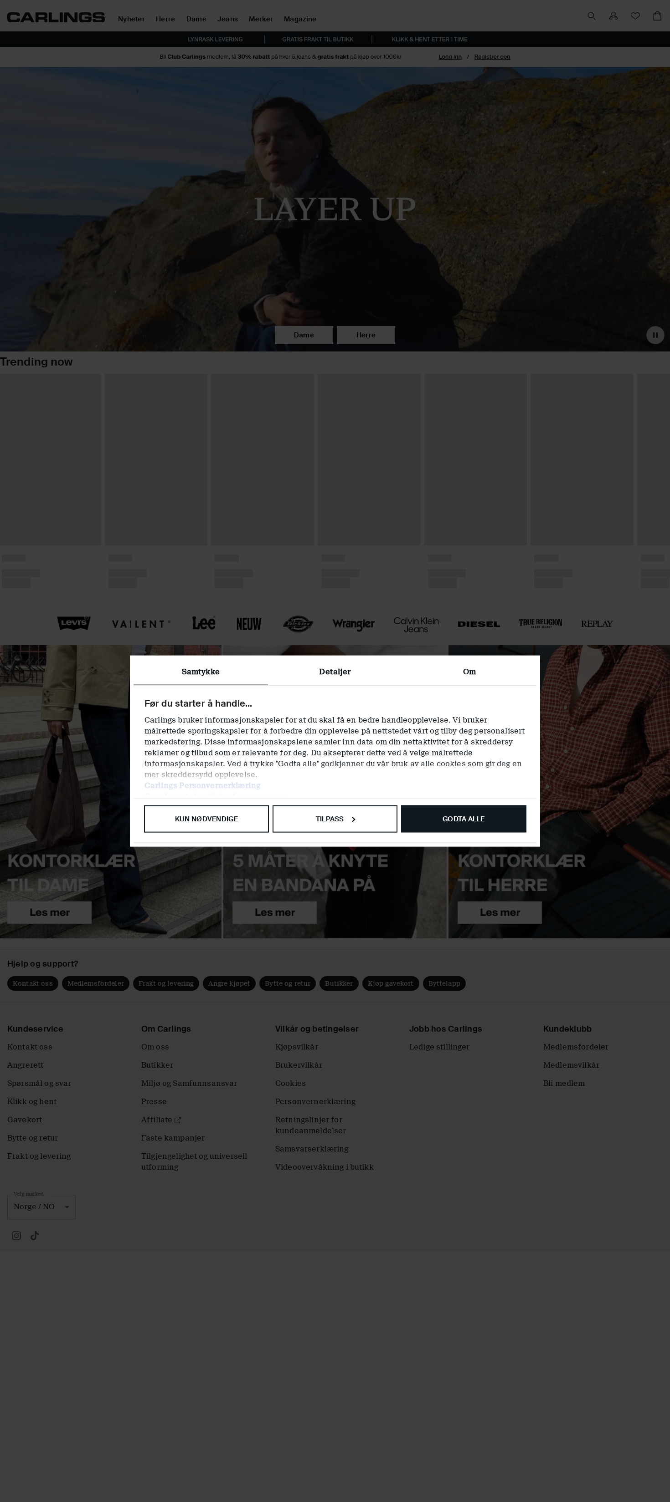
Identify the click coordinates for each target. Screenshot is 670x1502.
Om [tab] (469, 671)
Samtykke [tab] (201, 671)
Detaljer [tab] (334, 671)
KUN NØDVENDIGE (206, 818)
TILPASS (330, 818)
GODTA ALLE (463, 818)
